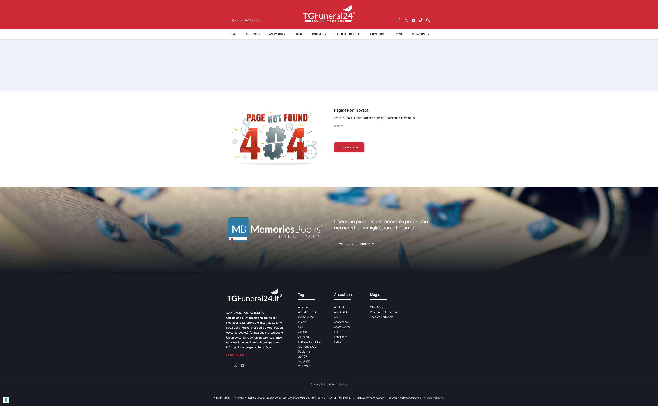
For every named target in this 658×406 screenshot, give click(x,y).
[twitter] (406, 20)
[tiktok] (421, 20)
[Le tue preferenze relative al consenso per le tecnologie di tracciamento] (6, 400)
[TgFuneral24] (329, 6)
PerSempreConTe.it (433, 397)
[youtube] (413, 20)
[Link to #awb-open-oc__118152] (428, 20)
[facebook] (399, 20)
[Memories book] (383, 229)
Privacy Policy (319, 384)
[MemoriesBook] (275, 229)
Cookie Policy (338, 384)
